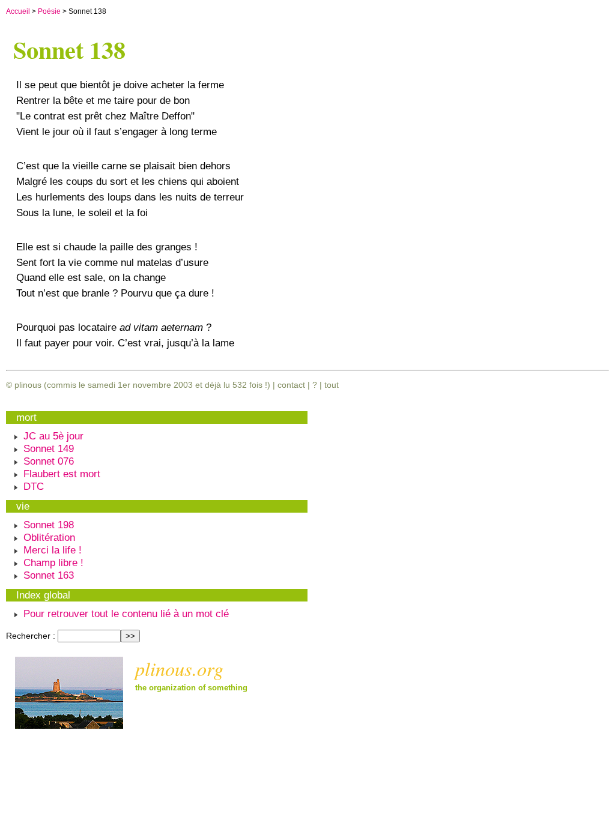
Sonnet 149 (48, 448)
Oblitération (49, 537)
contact (291, 385)
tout (331, 385)
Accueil (18, 11)
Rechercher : (30, 636)
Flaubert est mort (61, 474)
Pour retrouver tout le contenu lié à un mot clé (126, 613)
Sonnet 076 (48, 461)
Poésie (49, 11)
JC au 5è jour (53, 436)
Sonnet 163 (48, 575)
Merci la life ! (52, 550)
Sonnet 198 (48, 525)
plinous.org (179, 668)
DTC (33, 486)
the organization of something (191, 687)
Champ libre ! (53, 562)
